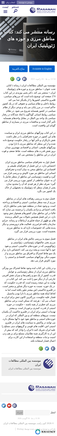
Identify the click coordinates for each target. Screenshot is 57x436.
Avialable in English (42, 68)
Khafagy (20, 429)
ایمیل (52, 412)
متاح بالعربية (18, 68)
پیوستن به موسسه (25, 2)
